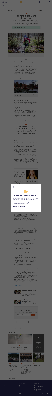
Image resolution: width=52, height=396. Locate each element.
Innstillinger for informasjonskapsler (18, 209)
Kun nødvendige (16, 206)
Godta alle (22, 206)
